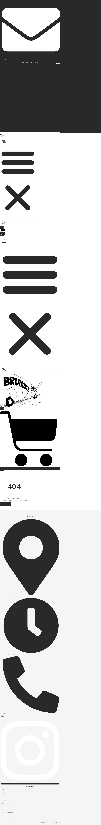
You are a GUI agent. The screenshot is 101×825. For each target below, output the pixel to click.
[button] (18, 180)
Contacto (4, 141)
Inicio (3, 138)
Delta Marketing (7, 820)
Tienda (3, 140)
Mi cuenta (4, 142)
